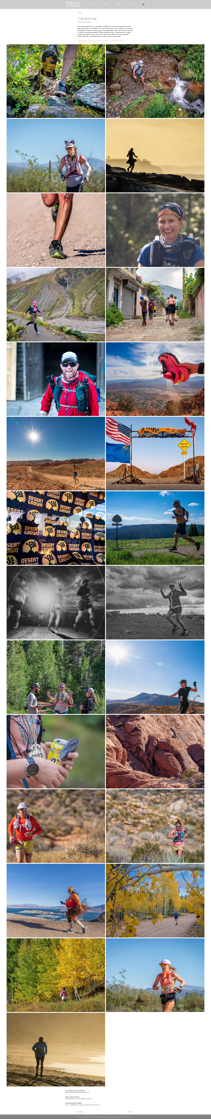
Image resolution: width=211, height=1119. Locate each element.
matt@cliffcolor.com (82, 42)
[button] (143, 4)
